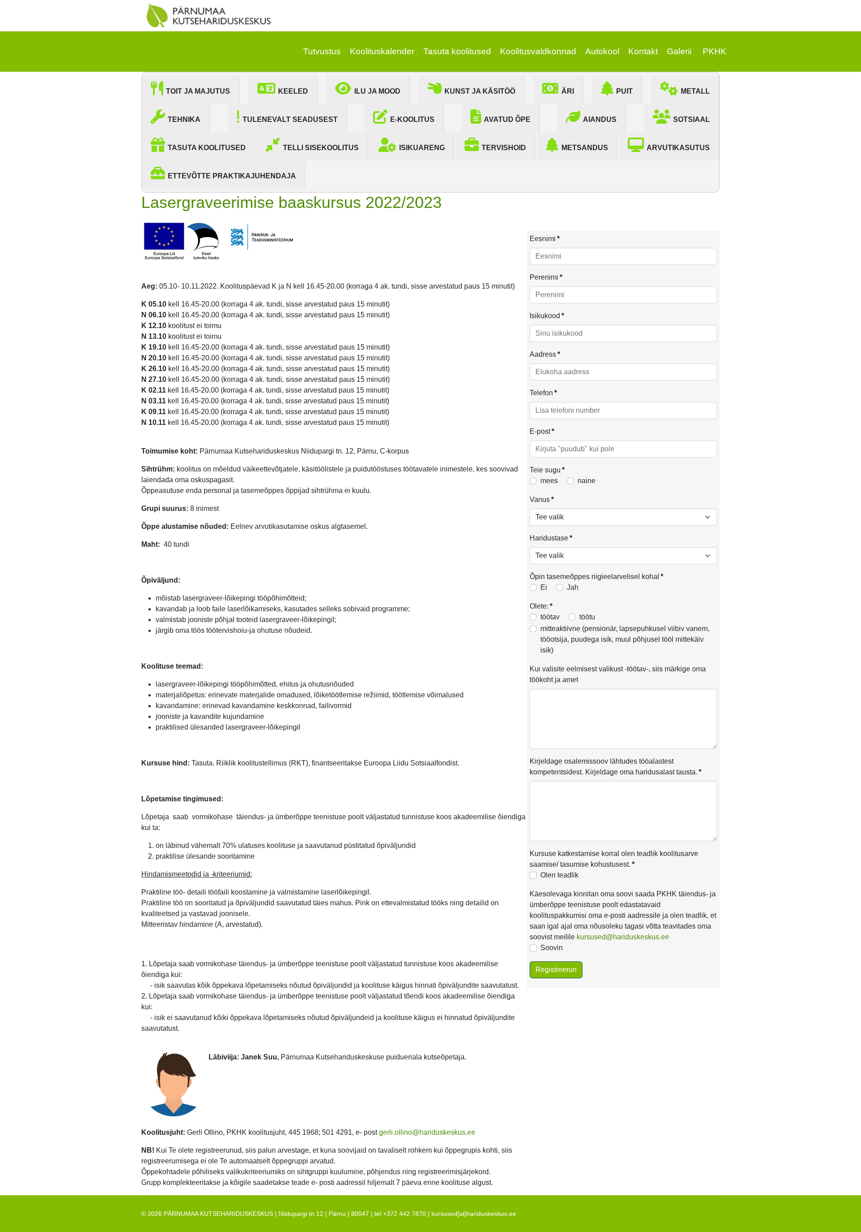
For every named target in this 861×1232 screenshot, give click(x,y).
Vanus (542, 499)
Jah (572, 587)
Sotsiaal (691, 119)
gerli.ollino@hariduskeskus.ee (427, 1132)
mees (549, 480)
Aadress (545, 354)
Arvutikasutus (678, 147)
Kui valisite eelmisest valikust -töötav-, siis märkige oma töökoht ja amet (618, 674)
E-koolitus (412, 119)
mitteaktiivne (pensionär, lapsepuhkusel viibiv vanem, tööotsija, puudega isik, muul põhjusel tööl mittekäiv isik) (624, 639)
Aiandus (600, 119)
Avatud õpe (507, 119)
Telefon (543, 393)
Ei (543, 587)
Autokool (602, 51)
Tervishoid (504, 147)
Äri (567, 91)
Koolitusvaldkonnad (538, 51)
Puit (624, 91)
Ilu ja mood (377, 91)
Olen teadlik (559, 875)
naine (587, 480)
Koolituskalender (382, 51)
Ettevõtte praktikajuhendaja (232, 176)
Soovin (551, 947)
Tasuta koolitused (457, 51)
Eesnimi (545, 238)
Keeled (293, 91)
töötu (587, 617)
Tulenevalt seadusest (290, 119)
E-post (542, 431)
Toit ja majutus (198, 91)
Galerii (679, 51)
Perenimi (546, 277)
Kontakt (643, 51)
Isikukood (547, 316)
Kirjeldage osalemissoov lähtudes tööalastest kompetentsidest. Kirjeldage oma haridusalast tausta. (615, 766)
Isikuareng (422, 147)
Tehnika (184, 119)
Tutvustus (322, 51)
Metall (695, 91)
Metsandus (584, 147)
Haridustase (551, 538)
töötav (550, 617)
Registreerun (556, 969)
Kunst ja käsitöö (479, 91)
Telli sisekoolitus (321, 147)
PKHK (714, 51)
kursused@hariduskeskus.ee (623, 937)
